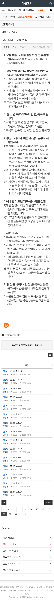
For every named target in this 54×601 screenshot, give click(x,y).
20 (16, 514)
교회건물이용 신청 (11, 563)
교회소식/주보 (25, 16)
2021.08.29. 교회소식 (13, 414)
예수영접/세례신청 (12, 557)
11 (14, 509)
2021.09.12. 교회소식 (13, 397)
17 (49, 509)
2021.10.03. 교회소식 (13, 371)
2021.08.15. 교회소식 (13, 431)
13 (25, 509)
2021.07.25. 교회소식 (13, 457)
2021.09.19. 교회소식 (13, 388)
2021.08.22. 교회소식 (13, 423)
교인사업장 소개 (43, 16)
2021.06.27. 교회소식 (13, 492)
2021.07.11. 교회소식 (13, 475)
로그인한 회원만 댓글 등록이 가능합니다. (27, 345)
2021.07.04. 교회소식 (13, 483)
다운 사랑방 (9, 16)
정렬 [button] (49, 502)
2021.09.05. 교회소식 (13, 406)
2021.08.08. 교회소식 (13, 440)
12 (19, 509)
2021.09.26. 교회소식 (13, 380)
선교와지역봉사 (26, 10)
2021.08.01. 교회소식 (13, 449)
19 (10, 514)
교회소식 (8, 24)
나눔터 (41, 10)
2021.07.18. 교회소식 (13, 466)
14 (31, 509)
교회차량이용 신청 (11, 570)
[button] (50, 355)
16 (43, 509)
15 (37, 509)
